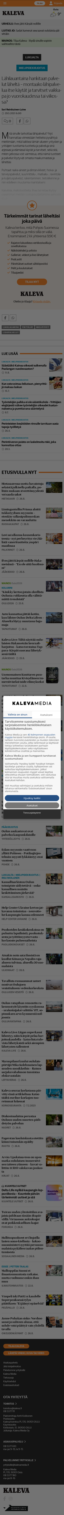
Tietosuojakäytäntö (32, 812)
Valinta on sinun (17, 714)
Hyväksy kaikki (32, 798)
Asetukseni (46, 714)
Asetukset (32, 805)
